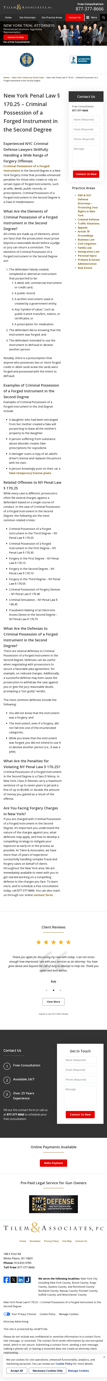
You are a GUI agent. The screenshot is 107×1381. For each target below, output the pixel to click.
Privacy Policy (51, 1241)
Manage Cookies (68, 1314)
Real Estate (85, 267)
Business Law (86, 239)
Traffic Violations (88, 223)
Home (8, 17)
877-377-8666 (90, 9)
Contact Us (75, 17)
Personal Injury (87, 255)
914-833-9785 (22, 1263)
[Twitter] (13, 1280)
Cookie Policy (47, 1314)
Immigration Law (88, 251)
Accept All (17, 1370)
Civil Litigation (87, 243)
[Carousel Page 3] (60, 990)
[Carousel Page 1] (46, 990)
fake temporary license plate (30, 473)
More (94, 17)
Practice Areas (83, 188)
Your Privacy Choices (24, 1314)
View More (53, 1001)
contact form (43, 895)
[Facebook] (6, 1280)
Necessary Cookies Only (48, 1370)
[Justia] (27, 1280)
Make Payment (53, 1163)
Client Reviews (53, 927)
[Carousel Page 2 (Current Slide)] (53, 990)
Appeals (82, 227)
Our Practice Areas (52, 17)
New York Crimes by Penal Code (28, 77)
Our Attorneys (28, 17)
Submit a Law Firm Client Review (53, 1014)
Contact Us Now (16, 37)
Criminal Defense (88, 219)
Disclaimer (35, 1241)
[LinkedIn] (20, 1280)
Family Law (85, 247)
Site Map (67, 1241)
